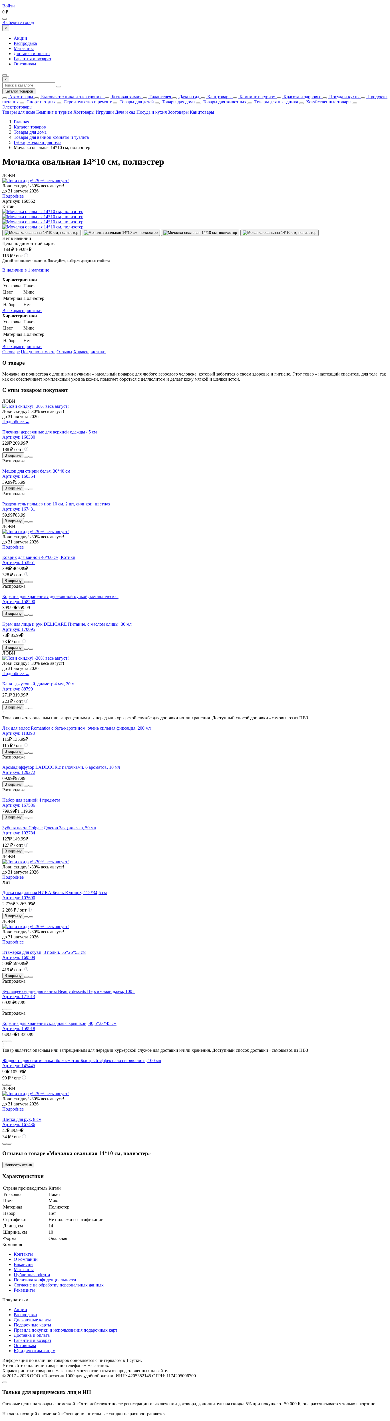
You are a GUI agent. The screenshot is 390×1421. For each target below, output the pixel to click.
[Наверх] (4, 1382)
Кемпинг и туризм (257, 96)
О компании (26, 1259)
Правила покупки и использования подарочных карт (65, 1330)
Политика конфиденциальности (45, 1279)
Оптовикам (25, 63)
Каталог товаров (19, 91)
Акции (20, 38)
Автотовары (20, 96)
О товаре (11, 351)
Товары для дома (178, 101)
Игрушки (105, 112)
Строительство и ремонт (87, 101)
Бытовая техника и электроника (72, 96)
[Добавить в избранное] (31, 456)
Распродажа (25, 43)
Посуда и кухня (343, 96)
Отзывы (64, 351)
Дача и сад (188, 96)
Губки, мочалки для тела (37, 142)
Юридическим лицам (34, 1350)
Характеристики (89, 351)
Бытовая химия (125, 96)
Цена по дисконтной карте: (28, 243)
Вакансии (23, 1264)
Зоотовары (178, 112)
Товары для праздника (275, 101)
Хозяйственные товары (328, 101)
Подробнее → (15, 196)
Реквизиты (24, 1290)
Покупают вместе (38, 351)
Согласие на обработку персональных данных (59, 1284)
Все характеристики (22, 310)
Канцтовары (219, 96)
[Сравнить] (26, 456)
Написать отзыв (18, 1165)
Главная (21, 121)
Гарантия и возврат (32, 58)
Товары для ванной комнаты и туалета (51, 137)
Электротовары (17, 107)
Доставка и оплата (32, 53)
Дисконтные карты (32, 1319)
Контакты (23, 1254)
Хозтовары (84, 112)
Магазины (24, 48)
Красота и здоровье (301, 96)
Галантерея (159, 96)
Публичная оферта (32, 1274)
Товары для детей (136, 101)
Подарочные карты (32, 1324)
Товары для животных (224, 101)
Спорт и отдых (40, 101)
